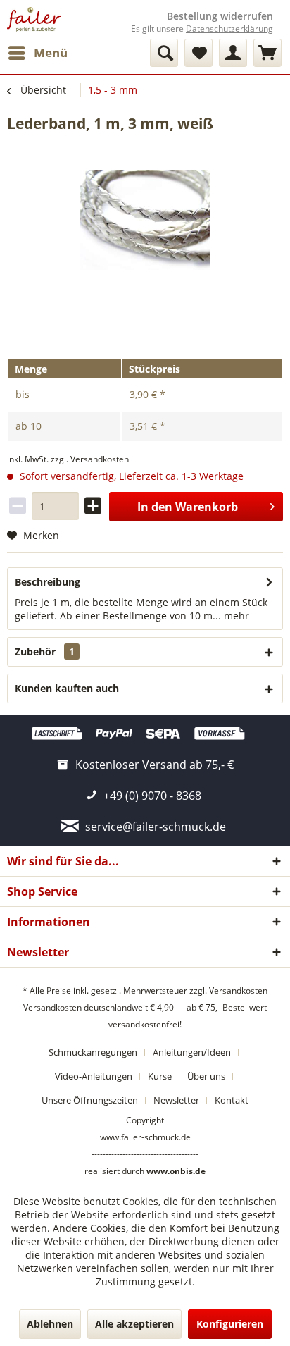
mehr (235, 615)
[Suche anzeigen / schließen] (164, 53)
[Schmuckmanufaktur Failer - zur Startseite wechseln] (34, 19)
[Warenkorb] (267, 53)
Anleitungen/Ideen (192, 1052)
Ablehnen (50, 1323)
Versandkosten (238, 990)
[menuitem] (37, 53)
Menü (51, 52)
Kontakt (231, 1100)
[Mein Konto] (233, 53)
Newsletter (176, 1100)
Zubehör (45, 651)
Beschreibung (47, 581)
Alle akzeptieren (134, 1323)
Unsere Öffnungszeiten (90, 1100)
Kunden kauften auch (67, 688)
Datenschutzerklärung (229, 29)
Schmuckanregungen (93, 1052)
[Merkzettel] (198, 53)
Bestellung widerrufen (220, 16)
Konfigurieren (229, 1323)
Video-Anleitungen (93, 1076)
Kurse (160, 1076)
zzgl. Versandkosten (90, 459)
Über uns (206, 1076)
